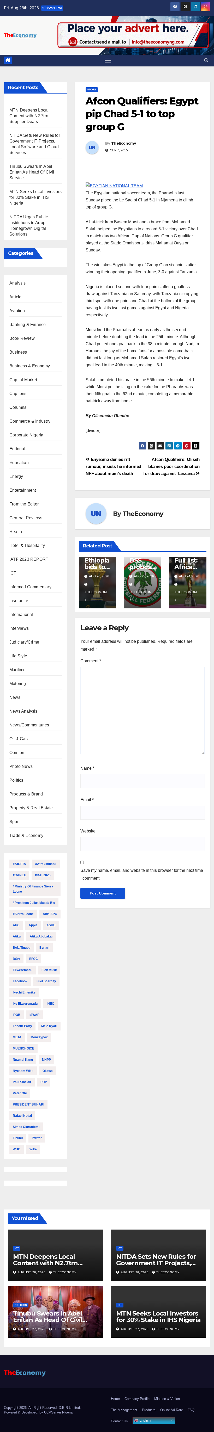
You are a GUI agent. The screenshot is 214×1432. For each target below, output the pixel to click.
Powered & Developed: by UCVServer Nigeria (38, 1412)
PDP (43, 1082)
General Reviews (25, 518)
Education (19, 462)
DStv (16, 959)
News (14, 697)
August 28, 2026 (32, 1272)
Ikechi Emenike (24, 992)
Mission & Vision (167, 1399)
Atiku (17, 936)
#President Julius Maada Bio (34, 903)
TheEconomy (123, 143)
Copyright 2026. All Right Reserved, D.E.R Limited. (42, 1408)
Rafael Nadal (22, 1116)
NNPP (46, 1059)
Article (15, 297)
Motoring (17, 683)
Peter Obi (20, 1093)
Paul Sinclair (22, 1082)
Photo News (21, 766)
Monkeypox (39, 1037)
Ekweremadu (22, 970)
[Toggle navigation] (108, 61)
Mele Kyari (49, 1026)
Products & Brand (26, 794)
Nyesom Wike (23, 1071)
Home (115, 1399)
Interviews (19, 628)
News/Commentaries (29, 725)
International (21, 614)
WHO (16, 1149)
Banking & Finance (27, 324)
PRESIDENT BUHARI (28, 1104)
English (144, 1420)
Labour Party (22, 1026)
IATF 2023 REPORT (28, 559)
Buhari (44, 947)
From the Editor (24, 504)
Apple (33, 925)
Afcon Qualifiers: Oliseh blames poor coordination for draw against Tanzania (171, 466)
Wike (33, 1149)
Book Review (22, 338)
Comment (90, 661)
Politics (16, 780)
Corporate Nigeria (26, 435)
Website (88, 831)
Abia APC (50, 914)
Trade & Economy (26, 835)
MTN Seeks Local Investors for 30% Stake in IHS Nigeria (35, 197)
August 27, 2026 (32, 1329)
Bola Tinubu (21, 947)
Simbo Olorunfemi (26, 1127)
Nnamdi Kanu (23, 1059)
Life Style (18, 656)
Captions (18, 393)
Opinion (16, 752)
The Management (124, 1410)
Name (87, 768)
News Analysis (23, 711)
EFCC (33, 959)
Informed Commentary (30, 587)
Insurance (18, 600)
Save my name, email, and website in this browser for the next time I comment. (141, 874)
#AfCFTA (19, 864)
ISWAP (34, 1015)
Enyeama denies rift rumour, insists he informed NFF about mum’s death (113, 466)
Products (149, 1410)
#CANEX (19, 875)
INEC (50, 1003)
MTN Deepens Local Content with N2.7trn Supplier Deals (29, 116)
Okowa (48, 1071)
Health (15, 531)
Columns (17, 407)
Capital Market (23, 380)
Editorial (17, 449)
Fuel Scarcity (46, 981)
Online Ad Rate (171, 1410)
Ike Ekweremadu (25, 1003)
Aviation (17, 310)
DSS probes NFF (140, 567)
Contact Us (119, 1421)
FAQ (191, 1410)
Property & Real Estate (31, 808)
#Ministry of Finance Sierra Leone (33, 889)
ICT (12, 573)
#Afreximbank (45, 864)
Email (87, 800)
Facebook (20, 981)
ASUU (51, 925)
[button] (206, 60)
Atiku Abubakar (41, 936)
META (17, 1037)
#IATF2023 (43, 875)
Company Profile (137, 1399)
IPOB (16, 1015)
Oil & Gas (18, 739)
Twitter (37, 1138)
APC (16, 925)
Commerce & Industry (29, 421)
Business (18, 352)
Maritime (17, 670)
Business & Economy (29, 366)
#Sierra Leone (23, 914)
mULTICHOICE (23, 1048)
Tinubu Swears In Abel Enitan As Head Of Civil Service (31, 172)
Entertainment (22, 490)
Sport (14, 821)
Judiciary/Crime (24, 642)
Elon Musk (49, 970)
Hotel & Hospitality (27, 545)
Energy (16, 476)
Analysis (17, 283)
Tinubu (18, 1138)
